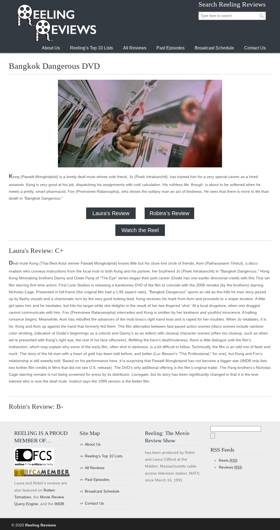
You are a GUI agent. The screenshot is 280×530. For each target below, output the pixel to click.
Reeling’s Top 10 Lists (103, 456)
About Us (93, 444)
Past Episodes (97, 479)
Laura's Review (110, 213)
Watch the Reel (140, 230)
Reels (228, 460)
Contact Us (94, 503)
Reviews (230, 467)
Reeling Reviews (56, 23)
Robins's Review (169, 213)
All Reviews (94, 468)
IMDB (59, 504)
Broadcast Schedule (102, 491)
